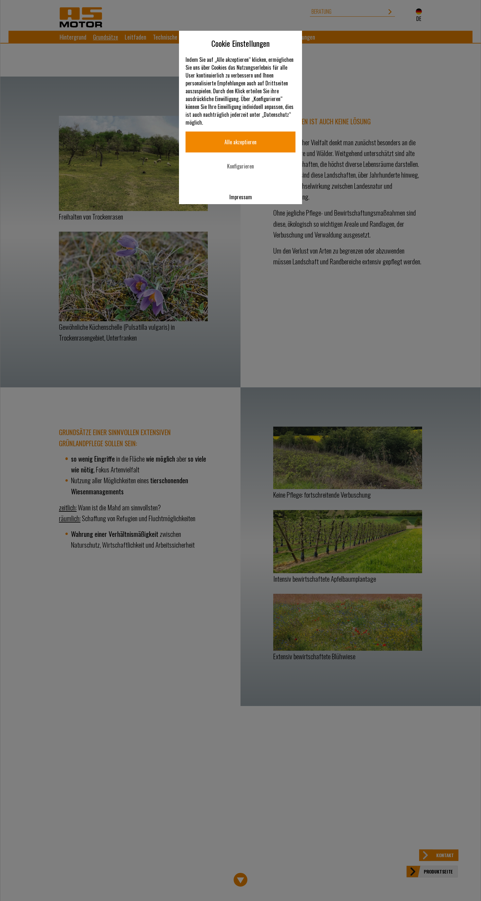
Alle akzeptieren (240, 142)
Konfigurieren (240, 166)
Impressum (240, 197)
